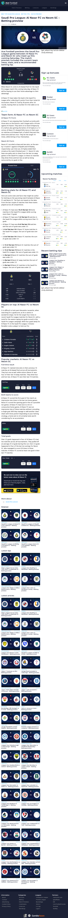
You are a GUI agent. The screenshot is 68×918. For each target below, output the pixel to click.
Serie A (38, 904)
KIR (54, 902)
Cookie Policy (6, 904)
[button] (66, 3)
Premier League (41, 899)
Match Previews (17, 8)
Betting (27, 8)
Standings (53, 8)
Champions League (42, 897)
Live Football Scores (59, 904)
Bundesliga (39, 902)
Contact (4, 899)
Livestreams (22, 904)
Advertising (5, 902)
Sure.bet (55, 906)
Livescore (36, 8)
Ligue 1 (38, 908)
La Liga (38, 906)
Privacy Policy (6, 906)
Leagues (44, 8)
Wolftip (55, 908)
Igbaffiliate (56, 899)
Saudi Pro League (11, 502)
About (4, 897)
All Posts (21, 897)
